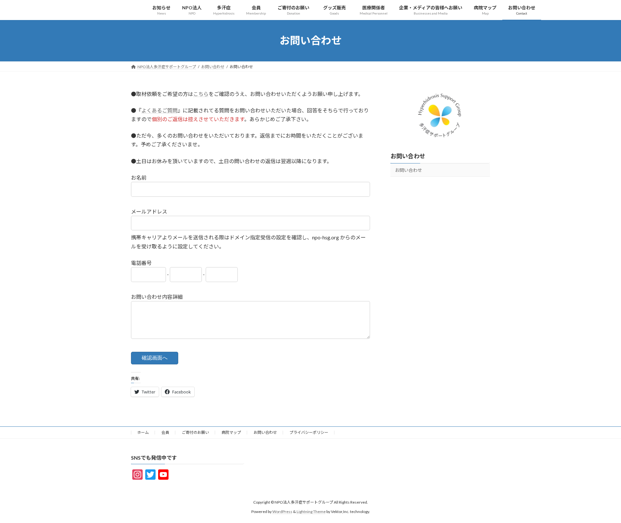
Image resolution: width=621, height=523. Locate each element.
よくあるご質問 (159, 110)
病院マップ (231, 432)
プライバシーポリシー (308, 432)
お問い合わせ (407, 155)
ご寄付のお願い (195, 432)
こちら (201, 94)
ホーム (143, 432)
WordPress (282, 511)
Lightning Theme (311, 511)
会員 (165, 432)
